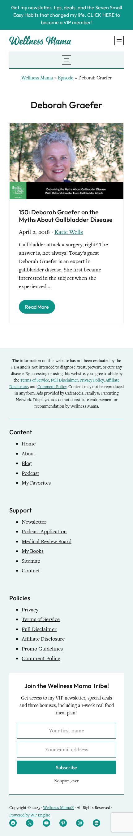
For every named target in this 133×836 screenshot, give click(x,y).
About (28, 453)
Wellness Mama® (58, 807)
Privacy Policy (91, 380)
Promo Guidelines (42, 648)
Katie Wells (68, 232)
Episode (65, 78)
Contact (31, 570)
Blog (27, 463)
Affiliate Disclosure (43, 638)
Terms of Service (34, 380)
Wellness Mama (37, 78)
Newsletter (34, 521)
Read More (37, 307)
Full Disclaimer (64, 380)
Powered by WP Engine (29, 815)
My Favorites (36, 482)
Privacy (30, 609)
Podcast (30, 473)
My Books (33, 551)
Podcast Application (44, 531)
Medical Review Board (46, 541)
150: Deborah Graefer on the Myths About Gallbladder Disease (66, 215)
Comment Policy (51, 386)
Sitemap (31, 561)
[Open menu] (119, 40)
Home (29, 443)
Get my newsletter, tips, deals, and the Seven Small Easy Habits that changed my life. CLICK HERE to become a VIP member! (66, 14)
